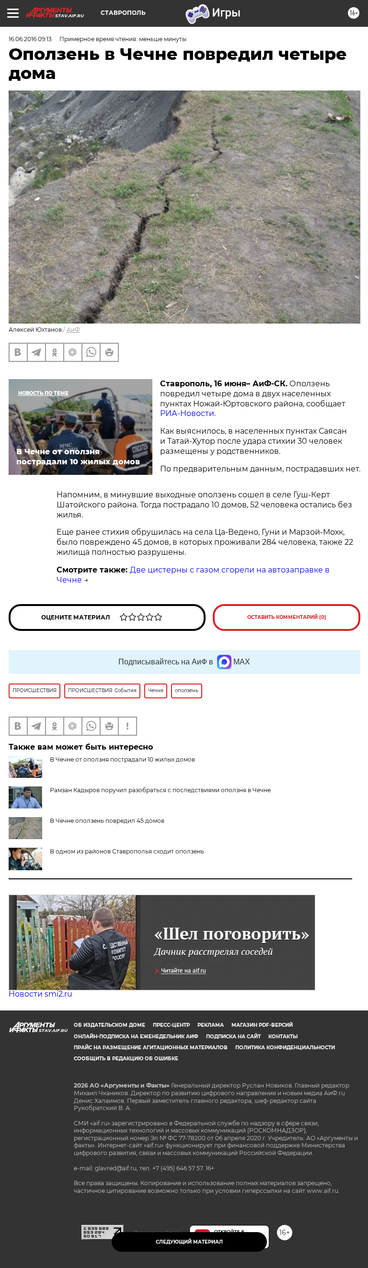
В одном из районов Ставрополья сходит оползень (127, 851)
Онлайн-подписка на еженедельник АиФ (136, 1036)
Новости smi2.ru (40, 994)
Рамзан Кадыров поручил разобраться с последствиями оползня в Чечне (160, 790)
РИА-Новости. (188, 413)
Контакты (283, 1036)
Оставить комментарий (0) (286, 617)
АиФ (73, 329)
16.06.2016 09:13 (30, 39)
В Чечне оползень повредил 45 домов (107, 820)
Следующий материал (189, 1242)
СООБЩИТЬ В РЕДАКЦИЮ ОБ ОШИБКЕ (126, 1058)
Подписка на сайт (233, 1036)
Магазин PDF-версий (262, 1025)
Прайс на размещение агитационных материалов (151, 1047)
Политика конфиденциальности (285, 1047)
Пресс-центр (171, 1025)
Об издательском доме (109, 1025)
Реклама (210, 1025)
